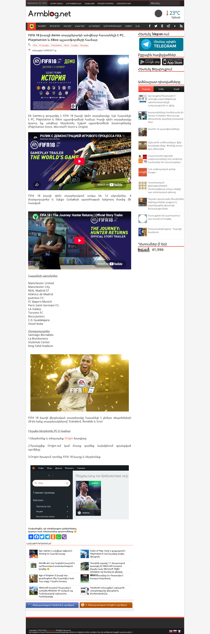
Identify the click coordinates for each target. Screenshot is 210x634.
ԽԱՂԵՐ (68, 26)
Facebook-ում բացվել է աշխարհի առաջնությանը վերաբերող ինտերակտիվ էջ (107, 590)
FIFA (35, 45)
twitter (156, 26)
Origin (69, 438)
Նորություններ (74, 3)
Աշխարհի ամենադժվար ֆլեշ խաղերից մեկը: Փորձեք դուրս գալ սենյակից (165, 145)
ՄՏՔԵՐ (128, 26)
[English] (171, 632)
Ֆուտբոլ (84, 45)
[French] (179, 632)
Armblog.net (51, 630)
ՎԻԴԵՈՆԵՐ (94, 26)
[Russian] (175, 632)
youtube (175, 26)
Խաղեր (74, 45)
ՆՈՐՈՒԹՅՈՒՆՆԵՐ (113, 26)
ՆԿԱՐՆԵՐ (80, 26)
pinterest (162, 26)
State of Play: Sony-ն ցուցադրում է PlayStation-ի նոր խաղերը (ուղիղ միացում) (107, 553)
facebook (150, 26)
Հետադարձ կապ (124, 3)
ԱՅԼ (138, 26)
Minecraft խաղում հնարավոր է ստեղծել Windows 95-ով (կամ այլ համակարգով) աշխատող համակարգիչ (56, 592)
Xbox (66, 45)
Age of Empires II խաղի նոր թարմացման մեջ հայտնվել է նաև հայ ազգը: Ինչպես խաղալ (56, 578)
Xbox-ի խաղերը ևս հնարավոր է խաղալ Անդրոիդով (106, 577)
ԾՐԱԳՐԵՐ (55, 26)
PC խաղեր (44, 45)
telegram (168, 26)
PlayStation (56, 45)
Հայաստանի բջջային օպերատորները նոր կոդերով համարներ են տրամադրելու (165, 159)
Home (31, 26)
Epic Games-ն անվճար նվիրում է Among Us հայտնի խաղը (55, 552)
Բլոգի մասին (56, 3)
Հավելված (90, 3)
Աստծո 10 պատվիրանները (163, 129)
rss (181, 26)
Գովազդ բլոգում (106, 3)
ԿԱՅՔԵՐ (42, 26)
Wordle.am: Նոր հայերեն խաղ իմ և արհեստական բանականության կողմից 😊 (57, 566)
